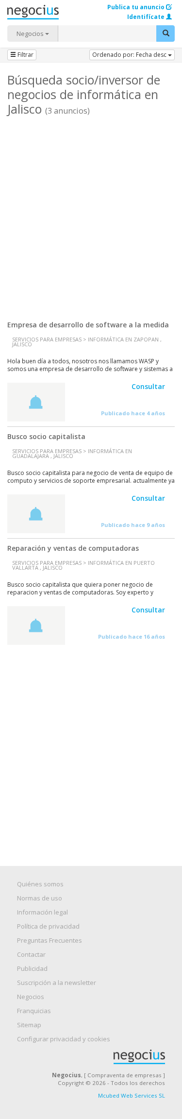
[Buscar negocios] (165, 33)
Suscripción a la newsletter (56, 982)
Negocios (31, 33)
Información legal (42, 912)
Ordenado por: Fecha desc (130, 55)
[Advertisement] (91, 214)
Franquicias (34, 1010)
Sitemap (29, 1024)
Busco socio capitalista (46, 436)
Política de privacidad (48, 926)
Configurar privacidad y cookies (63, 1038)
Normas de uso (39, 898)
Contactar (31, 954)
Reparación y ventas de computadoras (73, 548)
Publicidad (32, 968)
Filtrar (24, 55)
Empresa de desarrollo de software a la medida (88, 324)
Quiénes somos (40, 884)
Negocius (96, 1057)
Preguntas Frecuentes (49, 940)
